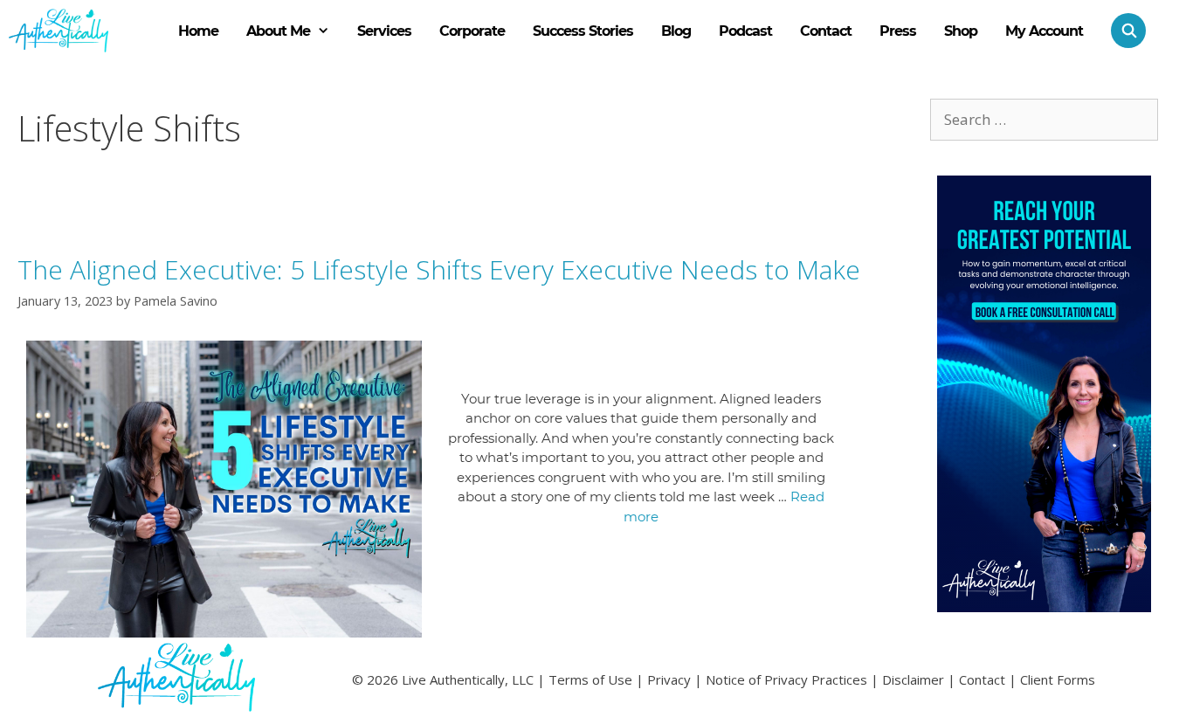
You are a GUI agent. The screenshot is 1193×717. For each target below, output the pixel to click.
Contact (826, 31)
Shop (960, 31)
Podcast (745, 31)
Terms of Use (590, 679)
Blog (676, 31)
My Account (1044, 31)
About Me (278, 31)
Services (384, 31)
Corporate (472, 31)
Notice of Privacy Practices (786, 679)
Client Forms (1057, 679)
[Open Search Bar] (1121, 30)
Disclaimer (913, 679)
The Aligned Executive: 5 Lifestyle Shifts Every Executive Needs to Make (438, 269)
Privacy (669, 679)
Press (897, 31)
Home (198, 31)
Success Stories (583, 31)
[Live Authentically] (58, 30)
